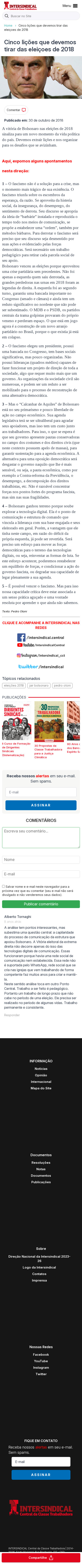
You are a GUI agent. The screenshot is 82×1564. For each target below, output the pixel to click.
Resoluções (41, 1163)
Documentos (41, 1176)
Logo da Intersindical (39, 1267)
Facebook (41, 1355)
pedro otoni (62, 685)
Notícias (41, 1069)
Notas (41, 1169)
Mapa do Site (41, 1088)
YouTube (41, 1361)
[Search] (6, 16)
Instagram (41, 1368)
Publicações (41, 1182)
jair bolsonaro (39, 685)
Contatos (39, 1274)
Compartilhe (38, 1557)
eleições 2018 (14, 685)
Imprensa (39, 1280)
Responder (12, 1015)
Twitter (41, 1374)
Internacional (41, 1082)
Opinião (41, 1075)
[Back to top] (71, 1544)
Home (8, 25)
